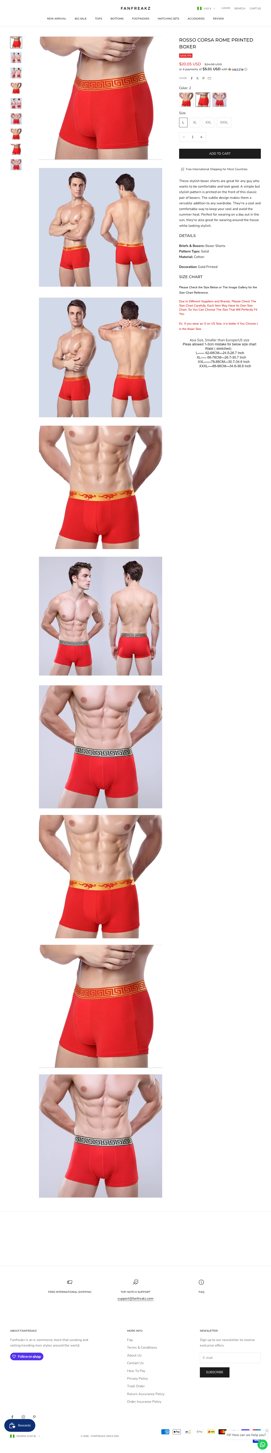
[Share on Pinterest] (203, 78)
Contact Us (135, 1363)
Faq (130, 1340)
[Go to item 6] (16, 119)
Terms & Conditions (142, 1347)
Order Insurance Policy (144, 1401)
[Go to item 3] (16, 73)
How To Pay (136, 1371)
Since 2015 (112, 1436)
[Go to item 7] (16, 134)
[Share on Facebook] (191, 78)
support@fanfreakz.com (135, 1298)
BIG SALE (81, 18)
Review (218, 18)
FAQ (201, 1291)
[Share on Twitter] (197, 78)
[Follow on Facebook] (12, 1417)
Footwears (140, 18)
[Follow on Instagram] (23, 1417)
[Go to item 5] (16, 103)
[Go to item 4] (16, 88)
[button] (220, 69)
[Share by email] (209, 78)
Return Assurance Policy (146, 1394)
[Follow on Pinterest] (34, 1417)
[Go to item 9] (16, 165)
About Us (134, 1355)
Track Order (136, 1386)
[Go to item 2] (16, 58)
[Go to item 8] (16, 149)
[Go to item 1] (16, 42)
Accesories (196, 18)
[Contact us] (262, 1444)
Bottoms (117, 18)
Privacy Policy (137, 1378)
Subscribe (214, 1372)
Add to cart (220, 153)
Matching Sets (168, 18)
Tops (98, 18)
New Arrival (56, 18)
